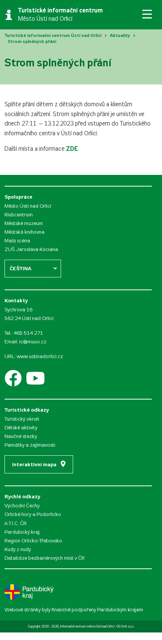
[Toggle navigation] (147, 14)
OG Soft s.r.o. (125, 626)
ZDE (72, 148)
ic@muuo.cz (32, 341)
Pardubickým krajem (120, 609)
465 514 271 (28, 333)
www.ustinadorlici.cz (40, 356)
